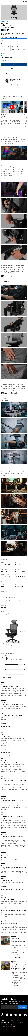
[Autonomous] (2, 2)
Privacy (3, 1026)
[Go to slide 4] (15, 18)
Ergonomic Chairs (5, 21)
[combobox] (14, 60)
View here (3, 615)
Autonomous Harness (15, 79)
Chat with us (9, 1026)
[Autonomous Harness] (7, 80)
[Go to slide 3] (14, 18)
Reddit (21, 1022)
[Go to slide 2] (13, 18)
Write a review (8, 677)
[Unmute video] (25, 194)
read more (4, 696)
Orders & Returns (10, 1024)
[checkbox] (3, 79)
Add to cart (14, 68)
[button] (6, 25)
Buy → (14, 64)
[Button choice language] (14, 1026)
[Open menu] (26, 2)
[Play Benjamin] (12, 107)
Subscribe (22, 1007)
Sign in (3, 1024)
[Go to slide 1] (12, 18)
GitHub (14, 1022)
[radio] (2, 30)
